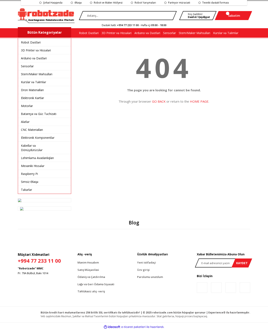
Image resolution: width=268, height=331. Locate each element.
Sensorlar (27, 66)
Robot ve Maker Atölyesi (108, 2)
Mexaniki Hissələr (32, 166)
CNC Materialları (32, 130)
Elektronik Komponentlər (37, 138)
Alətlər (25, 122)
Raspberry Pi (29, 174)
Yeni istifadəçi (146, 262)
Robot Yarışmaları (145, 2)
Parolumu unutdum (150, 277)
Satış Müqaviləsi (88, 270)
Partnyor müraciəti (179, 2)
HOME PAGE (199, 101)
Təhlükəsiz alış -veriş (91, 291)
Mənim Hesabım (88, 262)
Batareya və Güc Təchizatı (38, 114)
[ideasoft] (112, 327)
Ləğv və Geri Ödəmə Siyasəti (95, 284)
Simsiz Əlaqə (29, 182)
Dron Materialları (32, 90)
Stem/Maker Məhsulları (36, 74)
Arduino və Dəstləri (34, 58)
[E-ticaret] (133, 327)
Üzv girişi (143, 270)
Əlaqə (78, 2)
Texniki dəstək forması (215, 2)
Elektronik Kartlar (32, 98)
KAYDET (242, 263)
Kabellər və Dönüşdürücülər (32, 148)
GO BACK (159, 101)
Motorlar (27, 106)
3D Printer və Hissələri (36, 50)
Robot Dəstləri (31, 42)
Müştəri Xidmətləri (39, 258)
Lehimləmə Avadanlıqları (37, 158)
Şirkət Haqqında (52, 2)
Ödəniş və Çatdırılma (91, 277)
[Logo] (46, 15)
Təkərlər (26, 190)
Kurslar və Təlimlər (33, 82)
